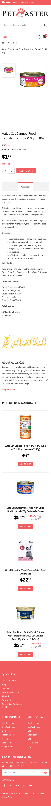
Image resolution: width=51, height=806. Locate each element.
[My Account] (39, 36)
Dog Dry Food (8, 723)
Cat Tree (31, 738)
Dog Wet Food (8, 726)
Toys (30, 746)
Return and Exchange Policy (12, 705)
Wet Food (12, 42)
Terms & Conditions (11, 692)
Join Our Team (9, 680)
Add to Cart (26, 170)
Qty (4, 170)
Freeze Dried (8, 734)
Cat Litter (32, 734)
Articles (5, 688)
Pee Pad (5, 738)
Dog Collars (7, 746)
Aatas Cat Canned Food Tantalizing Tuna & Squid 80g (24, 51)
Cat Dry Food (33, 723)
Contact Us (7, 700)
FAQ (4, 684)
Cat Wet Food (34, 726)
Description (25, 187)
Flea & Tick (7, 742)
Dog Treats (7, 730)
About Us (6, 696)
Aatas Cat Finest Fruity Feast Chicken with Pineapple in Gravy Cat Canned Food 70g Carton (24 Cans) (25, 636)
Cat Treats (32, 730)
